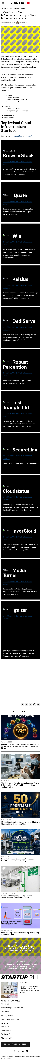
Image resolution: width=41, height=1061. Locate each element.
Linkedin (6, 164)
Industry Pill (7, 8)
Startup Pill (21, 8)
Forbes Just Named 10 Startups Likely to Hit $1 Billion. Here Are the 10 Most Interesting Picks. (20, 746)
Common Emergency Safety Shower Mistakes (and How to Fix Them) (16, 897)
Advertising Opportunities (12, 1008)
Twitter (21, 161)
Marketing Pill (7, 1038)
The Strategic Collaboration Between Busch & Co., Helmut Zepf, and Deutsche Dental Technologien (20, 785)
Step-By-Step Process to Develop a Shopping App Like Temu (20, 933)
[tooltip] (22, 704)
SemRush (29, 136)
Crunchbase (18, 136)
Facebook (28, 161)
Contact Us (5, 1012)
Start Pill (24, 23)
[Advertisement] (20, 635)
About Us (5, 1004)
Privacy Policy (7, 1016)
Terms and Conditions (10, 1019)
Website (15, 161)
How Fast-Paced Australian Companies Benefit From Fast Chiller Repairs (18, 860)
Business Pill (6, 1034)
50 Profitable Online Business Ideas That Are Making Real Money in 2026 (20, 823)
